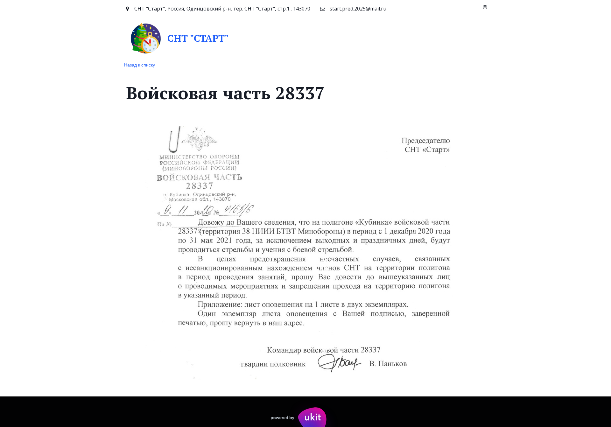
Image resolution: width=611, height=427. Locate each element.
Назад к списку (139, 64)
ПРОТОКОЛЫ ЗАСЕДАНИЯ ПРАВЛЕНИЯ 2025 (294, 37)
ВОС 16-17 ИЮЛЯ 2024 (202, 37)
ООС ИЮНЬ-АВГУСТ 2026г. (431, 37)
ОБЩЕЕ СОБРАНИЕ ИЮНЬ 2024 (126, 37)
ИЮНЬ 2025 (374, 37)
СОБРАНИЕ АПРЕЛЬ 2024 (47, 37)
